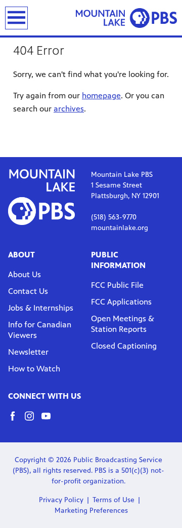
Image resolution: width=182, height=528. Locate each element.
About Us (24, 274)
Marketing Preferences (91, 510)
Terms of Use (113, 500)
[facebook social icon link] (16, 420)
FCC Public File (117, 285)
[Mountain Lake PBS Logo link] (126, 17)
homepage (101, 95)
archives (69, 109)
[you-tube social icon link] (49, 420)
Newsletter (28, 352)
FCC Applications (121, 302)
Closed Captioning (124, 346)
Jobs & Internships (40, 308)
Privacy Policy (61, 500)
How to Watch (34, 368)
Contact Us (28, 291)
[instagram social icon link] (33, 420)
